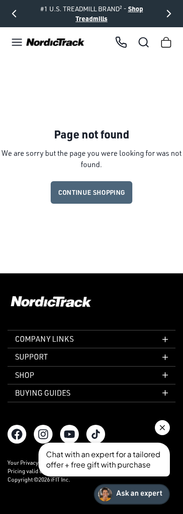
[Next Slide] (168, 13)
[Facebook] (17, 434)
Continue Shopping (91, 192)
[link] (55, 42)
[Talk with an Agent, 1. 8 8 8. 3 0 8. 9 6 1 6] (121, 42)
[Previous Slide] (14, 13)
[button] (17, 42)
